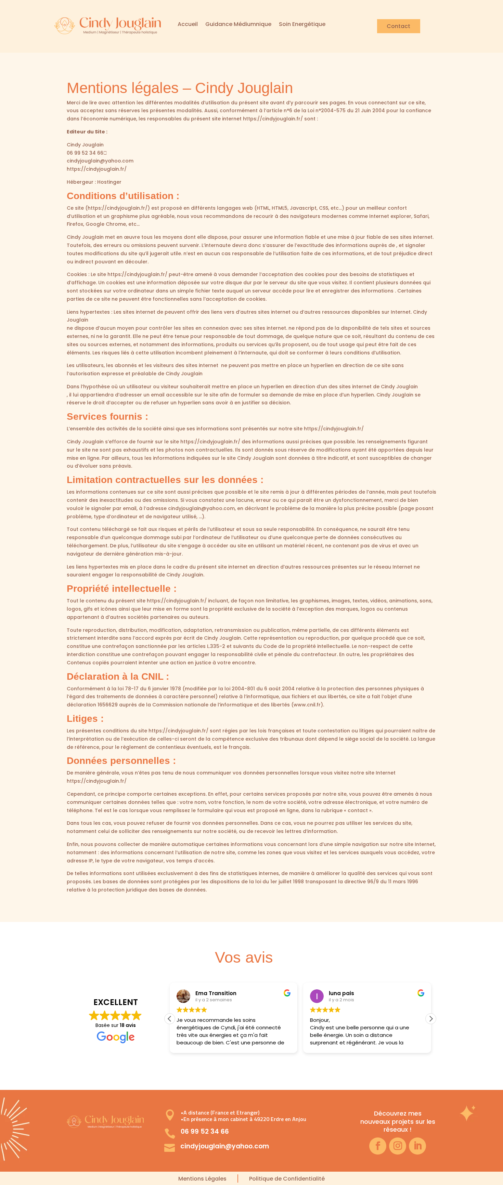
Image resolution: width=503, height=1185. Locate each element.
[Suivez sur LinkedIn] (417, 1146)
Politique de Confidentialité (287, 1179)
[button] (431, 1019)
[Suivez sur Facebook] (377, 1146)
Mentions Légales (202, 1179)
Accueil (188, 25)
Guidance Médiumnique (238, 25)
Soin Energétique (302, 25)
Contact (398, 26)
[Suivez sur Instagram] (397, 1146)
